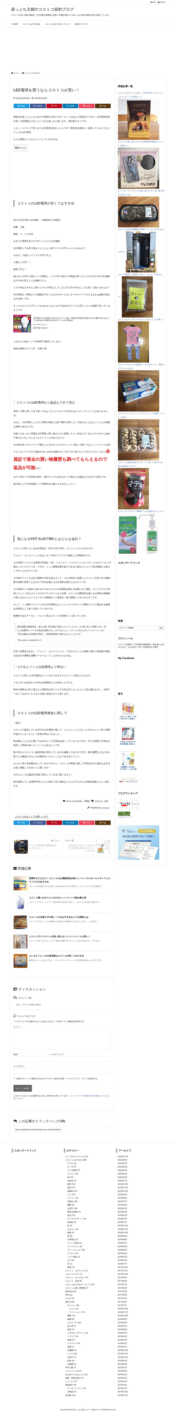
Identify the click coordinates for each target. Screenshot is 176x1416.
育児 (68, 1295)
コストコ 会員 (73, 1281)
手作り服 (70, 1367)
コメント (17, 1027)
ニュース (71, 1381)
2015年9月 (122, 1360)
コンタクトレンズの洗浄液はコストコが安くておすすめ (56, 955)
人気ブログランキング (125, 817)
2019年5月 (122, 1208)
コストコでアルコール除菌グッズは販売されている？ (141, 511)
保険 (70, 1347)
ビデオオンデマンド (77, 1333)
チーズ (71, 1167)
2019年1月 (122, 1222)
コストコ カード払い (76, 1277)
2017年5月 (122, 1291)
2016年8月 (122, 1322)
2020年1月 (122, 1180)
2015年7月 (122, 1367)
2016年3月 (122, 1340)
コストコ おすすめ (32, 73)
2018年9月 (122, 1236)
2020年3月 (122, 1177)
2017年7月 (122, 1284)
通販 (71, 1315)
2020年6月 (122, 1167)
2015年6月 (122, 1371)
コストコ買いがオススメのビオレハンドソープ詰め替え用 (57, 897)
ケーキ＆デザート (76, 1218)
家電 (70, 1267)
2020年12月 (123, 1156)
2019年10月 (123, 1191)
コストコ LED (101, 801)
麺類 (70, 1205)
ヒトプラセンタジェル (76, 1156)
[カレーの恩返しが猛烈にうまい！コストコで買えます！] (137, 297)
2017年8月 (122, 1281)
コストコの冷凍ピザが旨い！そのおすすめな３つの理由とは (58, 917)
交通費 (71, 1350)
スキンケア (74, 1322)
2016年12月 (123, 1308)
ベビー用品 (73, 1257)
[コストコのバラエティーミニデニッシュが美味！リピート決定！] (138, 439)
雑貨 (70, 1232)
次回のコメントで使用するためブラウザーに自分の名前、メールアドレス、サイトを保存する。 (57, 1078)
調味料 (72, 1191)
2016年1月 (122, 1347)
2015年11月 (123, 1353)
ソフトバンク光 (73, 1371)
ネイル (73, 1308)
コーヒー (72, 1174)
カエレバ (44, 324)
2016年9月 (122, 1319)
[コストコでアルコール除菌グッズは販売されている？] (138, 533)
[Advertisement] (88, 48)
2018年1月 (122, 1264)
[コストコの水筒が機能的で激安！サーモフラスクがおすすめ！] (141, 251)
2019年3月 (122, 1215)
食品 (71, 1215)
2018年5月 (122, 1250)
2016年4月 (122, 1336)
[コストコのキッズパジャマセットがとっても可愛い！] (133, 342)
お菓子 (72, 1208)
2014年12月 (123, 1391)
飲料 (71, 1184)
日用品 (87, 801)
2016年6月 (122, 1329)
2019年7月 (122, 1201)
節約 (70, 1302)
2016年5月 (122, 1333)
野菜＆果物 (74, 1212)
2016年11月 (123, 1312)
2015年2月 (122, 1385)
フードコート (74, 1246)
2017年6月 (122, 1288)
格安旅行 (70, 1385)
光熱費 (71, 1364)
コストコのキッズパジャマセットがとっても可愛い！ (141, 319)
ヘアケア (72, 1336)
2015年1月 (122, 1388)
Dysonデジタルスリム (76, 1374)
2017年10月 (123, 1274)
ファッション (77, 1312)
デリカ (71, 1163)
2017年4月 (122, 1295)
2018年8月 (122, 1239)
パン (71, 1194)
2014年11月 (123, 1395)
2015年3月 (122, 1381)
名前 (16, 1054)
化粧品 (71, 1180)
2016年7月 (122, 1326)
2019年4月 (122, 1212)
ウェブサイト (19, 1066)
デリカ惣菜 (73, 1170)
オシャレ (73, 1305)
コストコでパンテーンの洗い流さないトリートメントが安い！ (60, 936)
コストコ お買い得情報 (76, 1288)
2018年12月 (123, 1225)
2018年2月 (122, 1260)
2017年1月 (122, 1305)
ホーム (16, 73)
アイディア (73, 1343)
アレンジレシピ (76, 1250)
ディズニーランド (76, 1388)
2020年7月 (122, 1163)
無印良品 (70, 1291)
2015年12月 (123, 1350)
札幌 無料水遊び (74, 1378)
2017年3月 (122, 1298)
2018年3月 (122, 1257)
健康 (70, 1319)
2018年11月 (123, 1229)
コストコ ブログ (73, 1274)
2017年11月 (123, 1270)
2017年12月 (123, 1267)
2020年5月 (122, 1170)
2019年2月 (122, 1218)
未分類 (70, 1395)
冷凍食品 (72, 1239)
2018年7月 (122, 1243)
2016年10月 (123, 1315)
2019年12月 (123, 1184)
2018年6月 (122, 1246)
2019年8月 (122, 1198)
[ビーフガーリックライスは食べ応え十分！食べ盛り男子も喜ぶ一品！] (138, 212)
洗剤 (71, 1187)
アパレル (72, 1253)
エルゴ (69, 1298)
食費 (71, 1340)
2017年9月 (122, 1277)
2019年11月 (123, 1187)
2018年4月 (122, 1253)
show (22, 148)
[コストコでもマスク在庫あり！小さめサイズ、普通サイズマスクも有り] (138, 391)
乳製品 (71, 1222)
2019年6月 (122, 1205)
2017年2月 (122, 1302)
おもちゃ (72, 1229)
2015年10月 (123, 1357)
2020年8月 (122, 1160)
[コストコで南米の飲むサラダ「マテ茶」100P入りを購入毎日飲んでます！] (133, 488)
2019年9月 (122, 1194)
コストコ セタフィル (76, 1270)
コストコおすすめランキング (79, 1284)
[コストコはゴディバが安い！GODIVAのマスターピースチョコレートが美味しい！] (138, 119)
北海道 (71, 1391)
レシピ (72, 1353)
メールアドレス (56, 1054)
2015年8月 (122, 1364)
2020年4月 (122, 1174)
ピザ (70, 1260)
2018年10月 (123, 1232)
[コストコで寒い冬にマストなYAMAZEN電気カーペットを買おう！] (138, 168)
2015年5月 (122, 1374)
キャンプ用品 (74, 1243)
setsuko (106, 807)
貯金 (70, 1360)
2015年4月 (122, 1378)
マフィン (72, 1198)
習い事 (71, 1326)
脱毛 (70, 1329)
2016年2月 (122, 1343)
